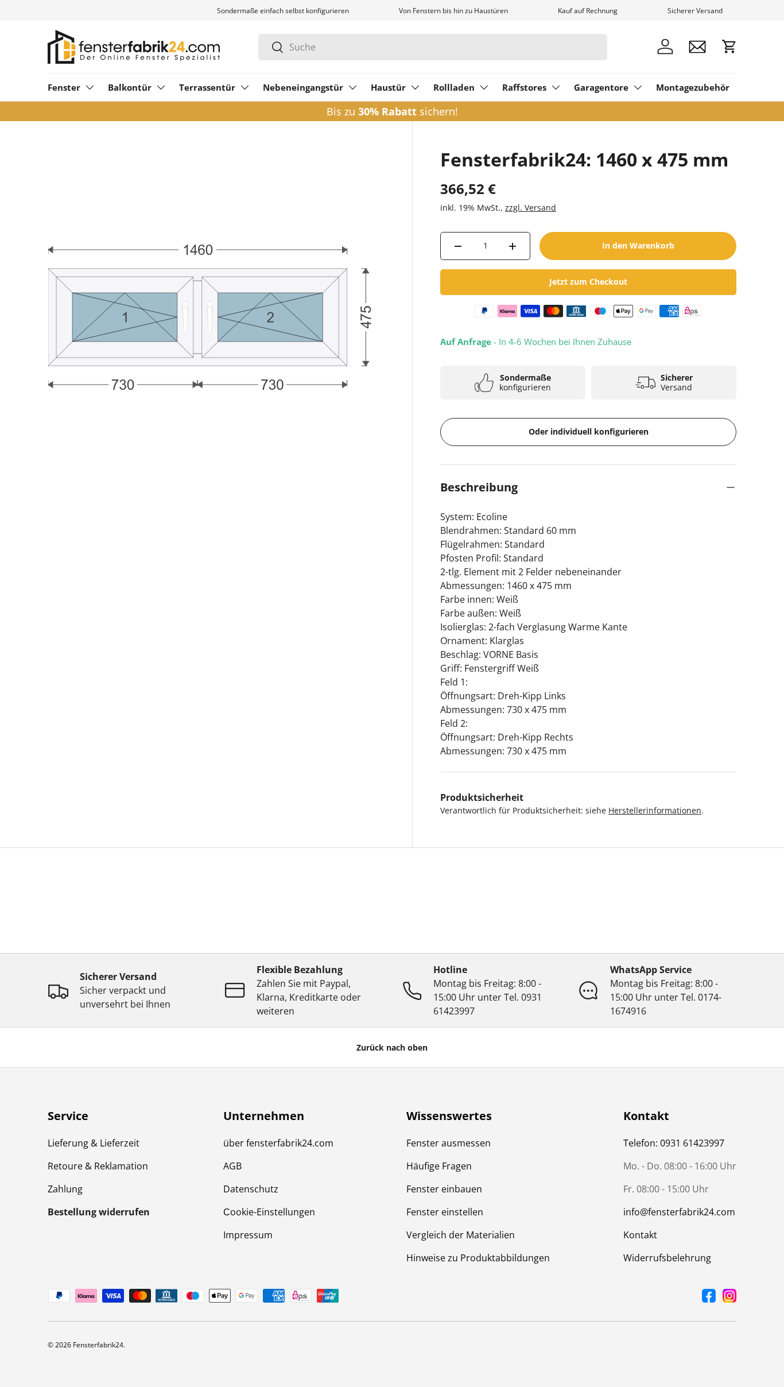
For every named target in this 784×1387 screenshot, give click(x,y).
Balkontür (130, 87)
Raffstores (524, 87)
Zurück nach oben (392, 1047)
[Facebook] (709, 1296)
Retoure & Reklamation (98, 1166)
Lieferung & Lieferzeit (93, 1143)
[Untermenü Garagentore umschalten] (638, 87)
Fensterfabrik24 (98, 1345)
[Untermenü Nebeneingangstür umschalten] (352, 87)
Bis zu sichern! (392, 111)
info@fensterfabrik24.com (679, 1212)
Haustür (388, 87)
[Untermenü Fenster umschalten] (89, 87)
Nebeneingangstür (303, 87)
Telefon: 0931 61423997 (673, 1143)
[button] (729, 46)
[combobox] (432, 47)
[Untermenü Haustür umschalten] (415, 87)
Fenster (64, 87)
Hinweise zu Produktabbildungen (478, 1258)
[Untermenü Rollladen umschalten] (484, 87)
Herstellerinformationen (654, 810)
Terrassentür (207, 87)
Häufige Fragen (439, 1166)
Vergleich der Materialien (460, 1235)
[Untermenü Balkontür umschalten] (161, 87)
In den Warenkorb (638, 245)
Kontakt (640, 1235)
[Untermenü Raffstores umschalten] (555, 87)
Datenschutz (250, 1189)
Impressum (248, 1235)
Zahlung (65, 1189)
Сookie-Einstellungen (269, 1212)
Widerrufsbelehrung (667, 1258)
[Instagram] (729, 1296)
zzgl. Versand (530, 207)
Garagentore (601, 87)
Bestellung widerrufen (99, 1212)
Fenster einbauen (444, 1189)
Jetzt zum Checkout (588, 281)
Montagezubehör (692, 87)
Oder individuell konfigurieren (589, 431)
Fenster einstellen (444, 1212)
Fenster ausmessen (448, 1143)
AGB (232, 1166)
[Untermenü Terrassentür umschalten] (244, 87)
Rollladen (454, 87)
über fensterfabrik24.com (278, 1143)
